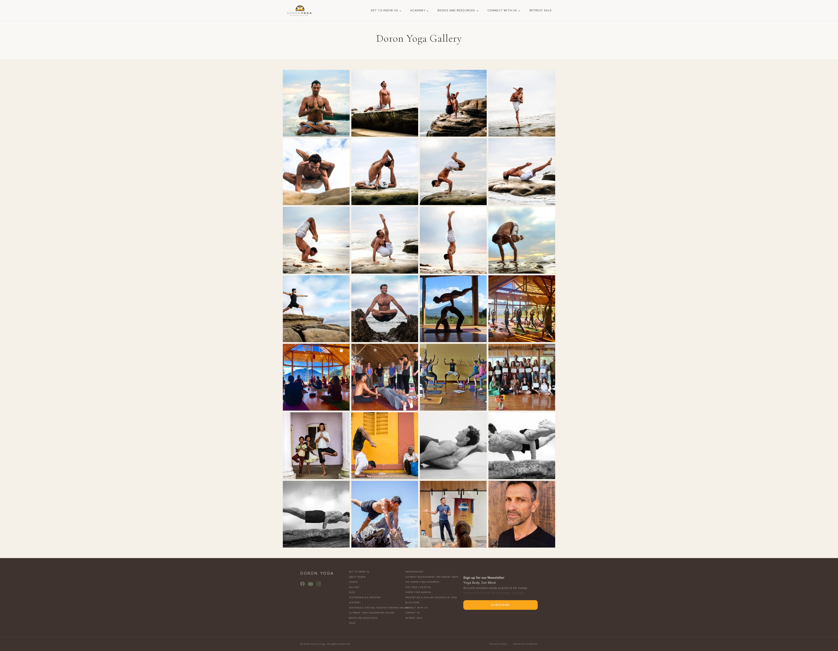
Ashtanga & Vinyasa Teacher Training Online (374, 607)
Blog (352, 592)
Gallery (354, 587)
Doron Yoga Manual (418, 592)
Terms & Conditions (525, 644)
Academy (417, 10)
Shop (352, 623)
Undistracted (414, 571)
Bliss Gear (412, 602)
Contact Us (412, 613)
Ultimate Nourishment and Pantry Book (430, 577)
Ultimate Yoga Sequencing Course (371, 613)
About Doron (357, 577)
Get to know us (384, 10)
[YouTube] (310, 584)
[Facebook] (302, 584)
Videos (353, 582)
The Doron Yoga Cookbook (422, 582)
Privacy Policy (498, 644)
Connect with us (502, 10)
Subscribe (500, 604)
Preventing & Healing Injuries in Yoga (430, 597)
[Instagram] (318, 584)
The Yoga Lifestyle (418, 587)
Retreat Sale (540, 10)
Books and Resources (456, 10)
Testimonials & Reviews (365, 597)
